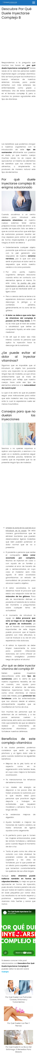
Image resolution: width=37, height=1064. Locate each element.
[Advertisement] (18, 39)
